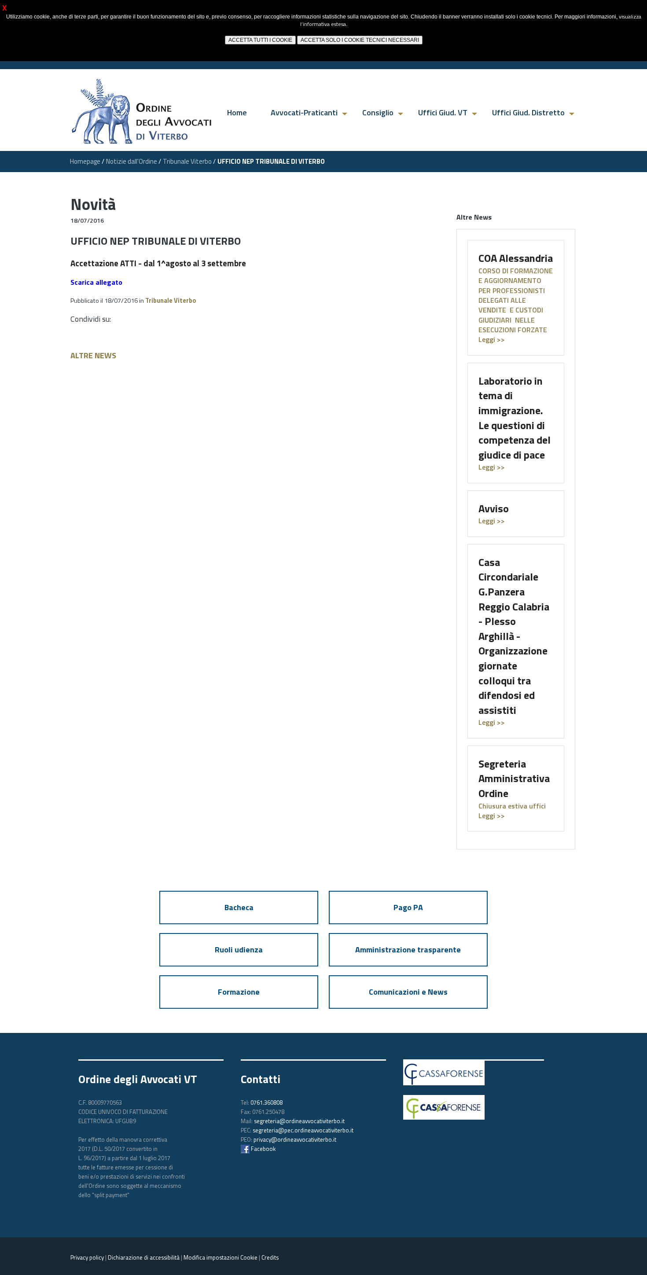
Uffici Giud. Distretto (528, 112)
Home (237, 112)
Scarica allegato (96, 282)
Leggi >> (491, 467)
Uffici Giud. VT (442, 112)
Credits (270, 1257)
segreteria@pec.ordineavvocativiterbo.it (303, 1130)
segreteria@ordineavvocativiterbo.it (299, 1121)
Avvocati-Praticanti (304, 112)
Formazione (239, 992)
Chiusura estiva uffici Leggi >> (512, 811)
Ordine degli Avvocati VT (137, 1079)
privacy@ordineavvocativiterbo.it (295, 1139)
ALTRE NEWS (93, 355)
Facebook (263, 1148)
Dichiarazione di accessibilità (144, 1257)
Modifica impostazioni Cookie (220, 1257)
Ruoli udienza (239, 949)
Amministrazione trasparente (408, 949)
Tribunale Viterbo (170, 300)
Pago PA (408, 907)
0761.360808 (266, 1102)
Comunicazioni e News (408, 992)
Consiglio (377, 112)
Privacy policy (87, 1257)
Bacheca (239, 907)
